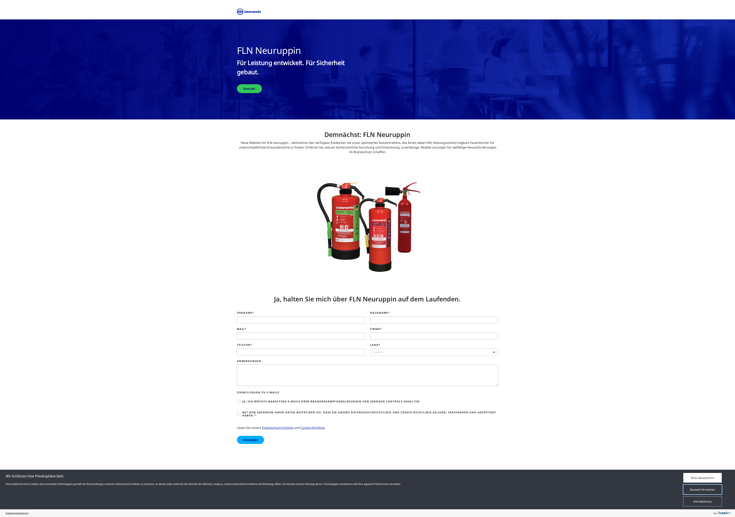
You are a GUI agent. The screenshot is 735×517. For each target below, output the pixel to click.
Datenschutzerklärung (17, 513)
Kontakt (249, 89)
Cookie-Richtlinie (313, 428)
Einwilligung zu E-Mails (258, 392)
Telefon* (244, 345)
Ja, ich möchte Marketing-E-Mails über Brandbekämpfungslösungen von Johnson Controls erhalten (331, 401)
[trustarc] (724, 513)
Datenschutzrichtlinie (277, 428)
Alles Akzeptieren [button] (702, 478)
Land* (375, 345)
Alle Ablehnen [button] (702, 501)
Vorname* (245, 312)
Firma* (376, 329)
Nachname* (380, 312)
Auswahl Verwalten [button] (702, 489)
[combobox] (434, 352)
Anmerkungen (249, 361)
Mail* (242, 329)
